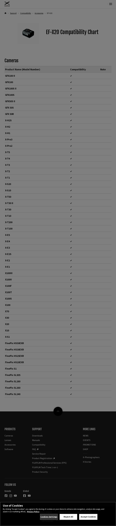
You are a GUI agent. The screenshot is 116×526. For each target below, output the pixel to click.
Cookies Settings (48, 516)
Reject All (68, 516)
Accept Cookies (88, 516)
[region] (58, 514)
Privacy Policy (33, 511)
